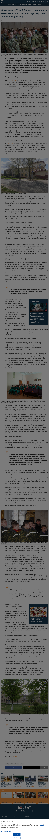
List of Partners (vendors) (6, 831)
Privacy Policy (41, 825)
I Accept (16, 834)
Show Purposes (17, 837)
